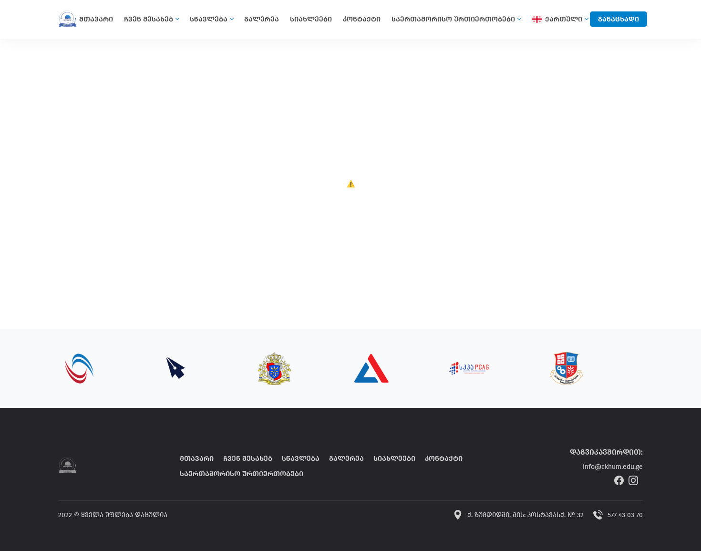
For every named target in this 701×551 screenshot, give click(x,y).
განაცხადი (618, 19)
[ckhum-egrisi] (67, 465)
